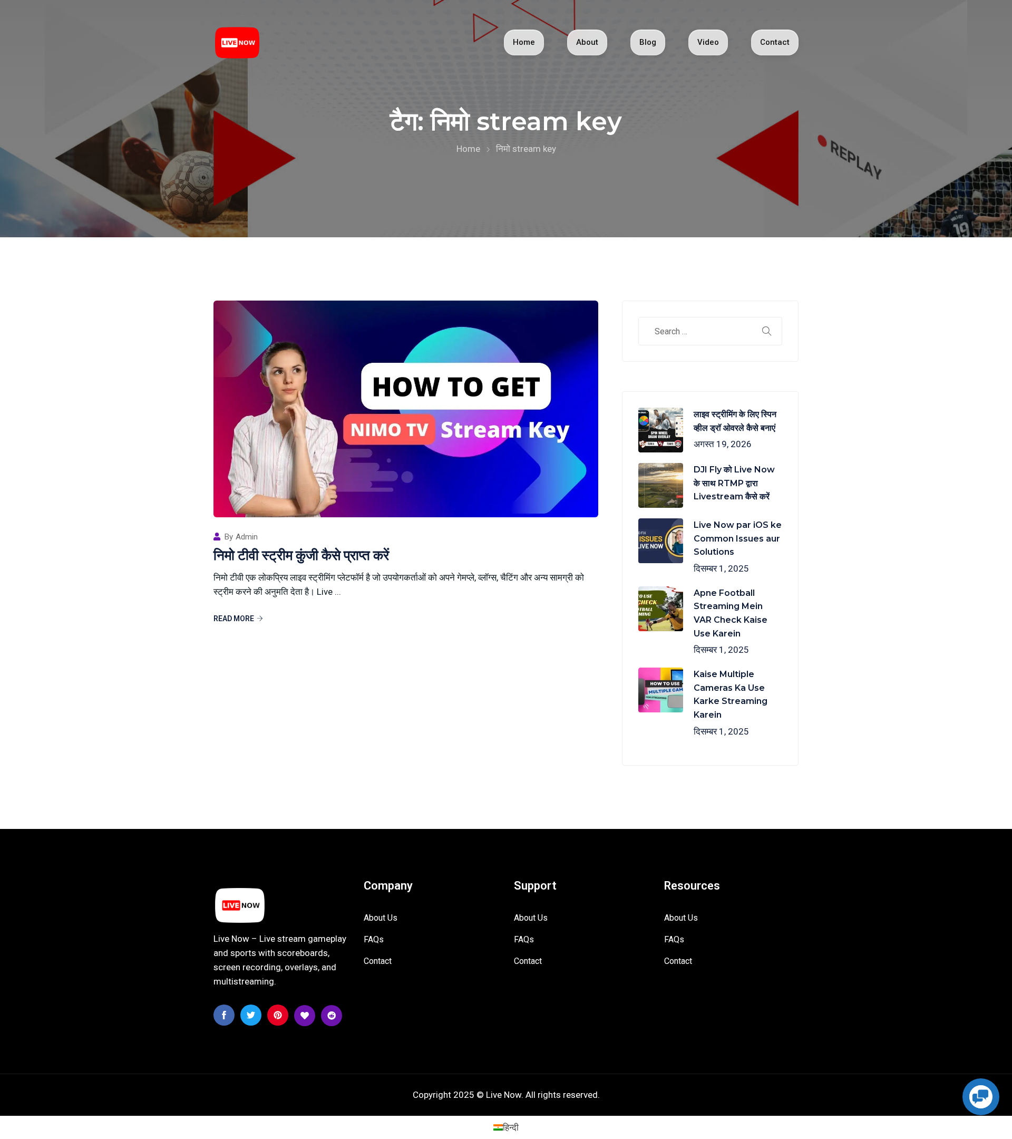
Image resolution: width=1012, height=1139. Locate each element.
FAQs (374, 939)
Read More (233, 618)
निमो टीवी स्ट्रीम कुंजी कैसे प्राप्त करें (301, 555)
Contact (775, 42)
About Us (380, 918)
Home (524, 42)
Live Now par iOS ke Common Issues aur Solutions (738, 538)
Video (708, 42)
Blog (647, 42)
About (587, 42)
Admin (247, 537)
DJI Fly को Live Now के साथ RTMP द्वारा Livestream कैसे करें (734, 483)
